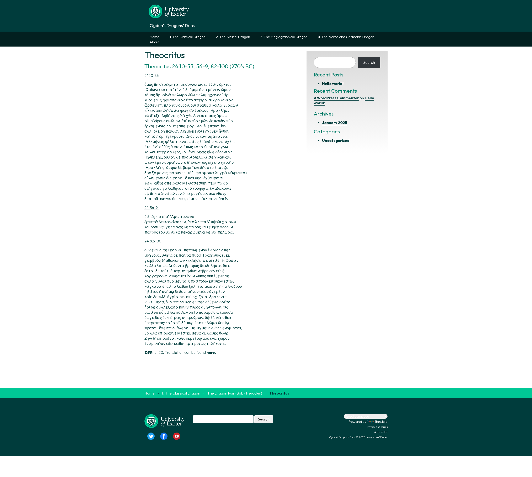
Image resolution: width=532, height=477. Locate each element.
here (211, 352)
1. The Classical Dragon (188, 36)
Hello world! (333, 83)
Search (369, 62)
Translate (381, 421)
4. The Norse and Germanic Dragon (346, 36)
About (154, 42)
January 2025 (334, 122)
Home (154, 36)
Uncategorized (336, 140)
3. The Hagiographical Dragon (284, 36)
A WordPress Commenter (336, 98)
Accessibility (381, 432)
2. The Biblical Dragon (233, 36)
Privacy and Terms (377, 426)
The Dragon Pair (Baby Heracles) (234, 393)
